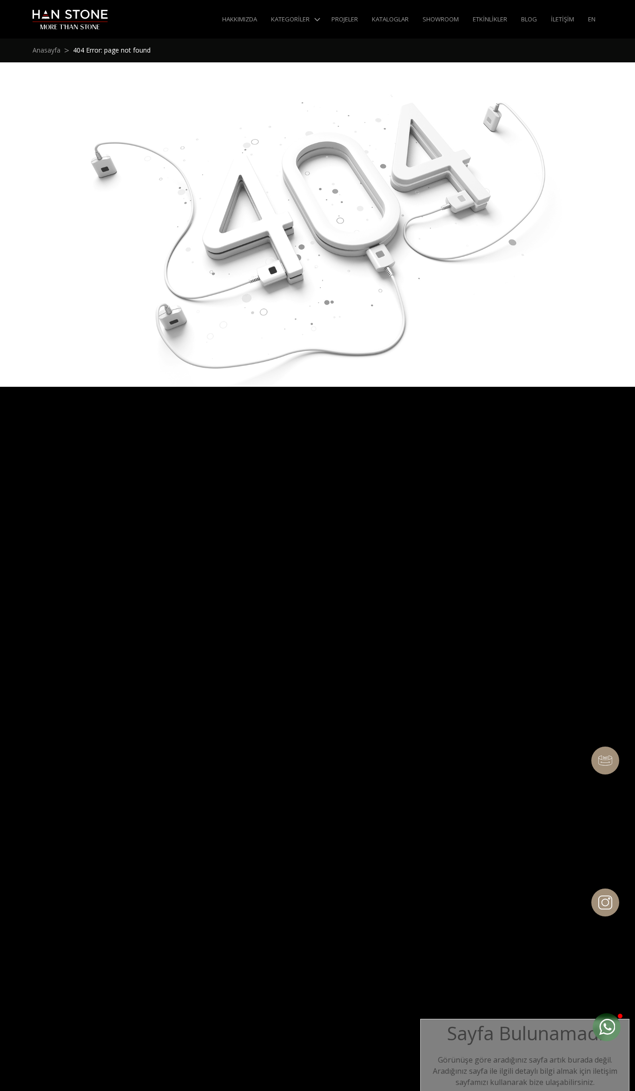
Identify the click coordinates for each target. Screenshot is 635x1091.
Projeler (344, 19)
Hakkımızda (239, 19)
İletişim (562, 19)
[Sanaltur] (605, 760)
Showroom (441, 19)
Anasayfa (46, 50)
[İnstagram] (605, 902)
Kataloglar (390, 19)
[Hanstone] (70, 19)
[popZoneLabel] (607, 1027)
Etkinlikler (490, 19)
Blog (529, 19)
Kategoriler (290, 19)
